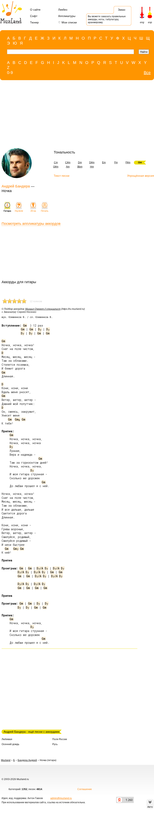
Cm (56, 162)
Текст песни (61, 175)
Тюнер (34, 22)
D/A (40, 568)
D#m (91, 162)
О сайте (35, 9)
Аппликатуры (66, 16)
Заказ (121, 9)
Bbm (79, 166)
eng (142, 22)
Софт (33, 16)
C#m (67, 162)
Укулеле (19, 211)
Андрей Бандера (16, 186)
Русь (55, 744)
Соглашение (84, 789)
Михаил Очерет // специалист (43, 309)
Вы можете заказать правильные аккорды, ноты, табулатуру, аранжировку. (107, 19)
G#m (55, 166)
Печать (44, 211)
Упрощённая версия (140, 175)
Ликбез (62, 9)
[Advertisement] (68, 115)
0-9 (10, 72)
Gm (25, 325)
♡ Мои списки (67, 22)
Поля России (59, 739)
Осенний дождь (10, 744)
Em (104, 162)
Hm (92, 166)
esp (150, 22)
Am (68, 166)
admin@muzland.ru (61, 798)
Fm (116, 162)
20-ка (33, 211)
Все (147, 72)
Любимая (7, 739)
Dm (80, 162)
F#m (128, 162)
